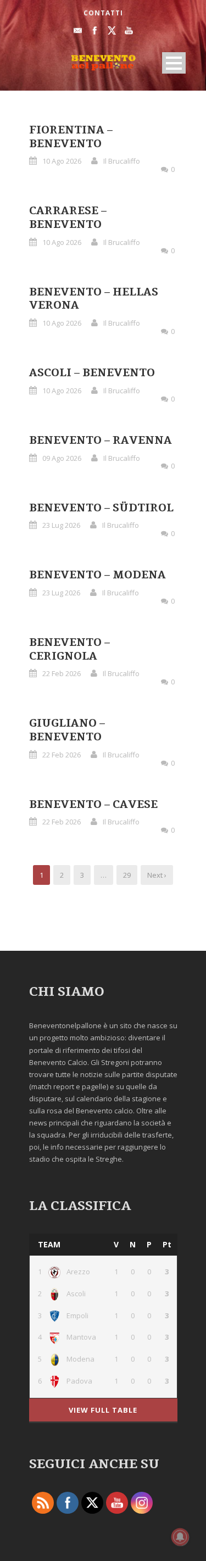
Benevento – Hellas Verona (93, 299)
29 (127, 875)
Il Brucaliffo (121, 161)
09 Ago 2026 (61, 458)
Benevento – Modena (97, 575)
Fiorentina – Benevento (71, 137)
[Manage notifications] (180, 1537)
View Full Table (103, 1410)
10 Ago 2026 (61, 161)
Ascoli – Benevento (92, 373)
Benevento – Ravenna (100, 440)
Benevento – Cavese (93, 805)
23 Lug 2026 (61, 525)
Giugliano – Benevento (67, 730)
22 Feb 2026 (61, 673)
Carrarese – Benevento (68, 218)
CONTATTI (103, 13)
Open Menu (174, 63)
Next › (156, 875)
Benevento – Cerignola (69, 649)
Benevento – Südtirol (101, 508)
